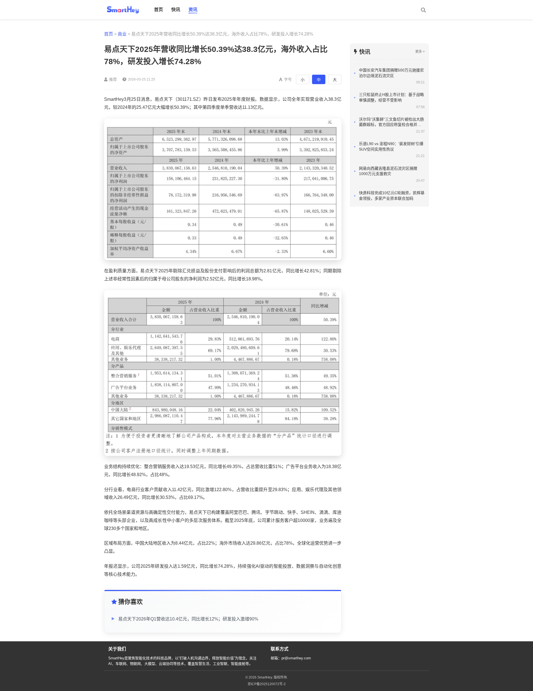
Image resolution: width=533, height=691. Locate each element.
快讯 (175, 9)
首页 (158, 9)
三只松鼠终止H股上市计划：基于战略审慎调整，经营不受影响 (391, 84)
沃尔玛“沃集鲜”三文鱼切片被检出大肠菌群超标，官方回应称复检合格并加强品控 (391, 108)
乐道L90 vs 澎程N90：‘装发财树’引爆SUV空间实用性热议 (391, 133)
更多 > (420, 52)
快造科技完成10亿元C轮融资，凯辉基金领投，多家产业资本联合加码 (391, 182)
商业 (122, 34)
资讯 (192, 9)
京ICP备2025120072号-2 (267, 684)
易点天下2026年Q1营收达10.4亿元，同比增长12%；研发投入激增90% (188, 619)
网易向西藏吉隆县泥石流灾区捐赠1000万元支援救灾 (388, 157)
